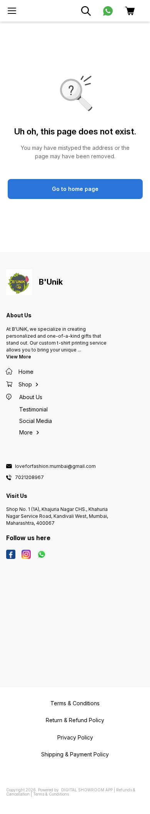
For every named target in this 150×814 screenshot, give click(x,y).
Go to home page (75, 189)
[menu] (12, 11)
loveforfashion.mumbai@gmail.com (55, 466)
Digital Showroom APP (87, 789)
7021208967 (29, 477)
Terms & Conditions (51, 794)
